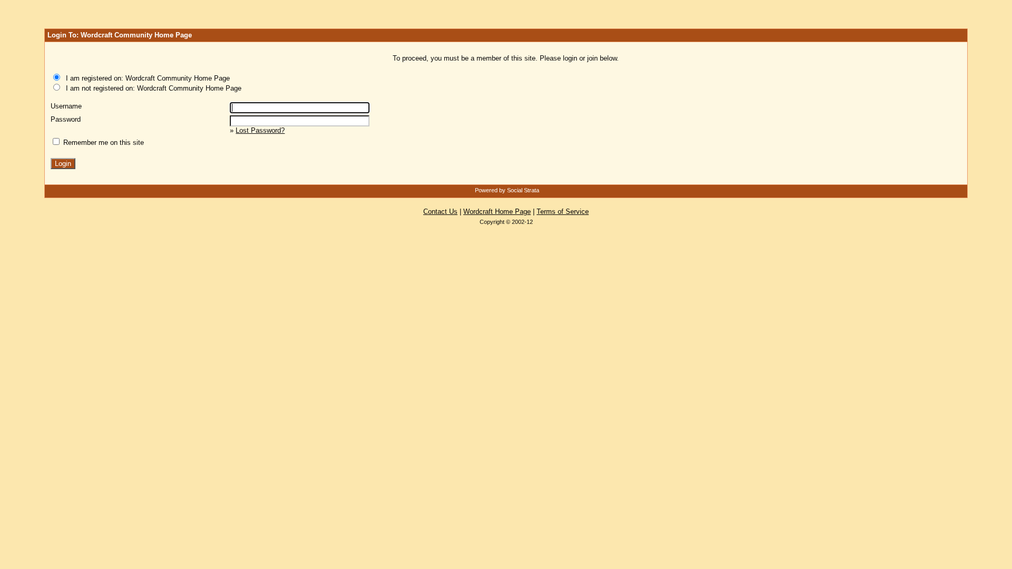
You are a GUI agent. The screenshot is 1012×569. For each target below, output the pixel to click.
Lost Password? (260, 130)
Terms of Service (563, 211)
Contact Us (440, 211)
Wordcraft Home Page (497, 211)
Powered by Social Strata (507, 190)
